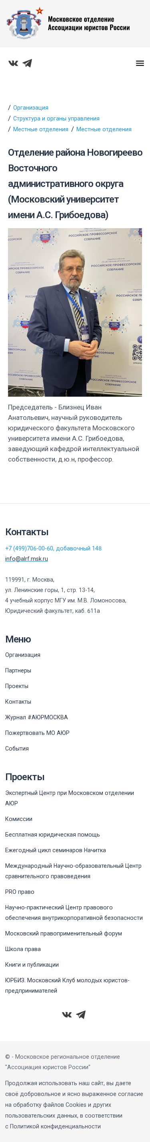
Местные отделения (40, 129)
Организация (30, 107)
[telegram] (27, 63)
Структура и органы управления (56, 118)
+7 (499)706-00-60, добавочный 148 (53, 548)
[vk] (13, 63)
